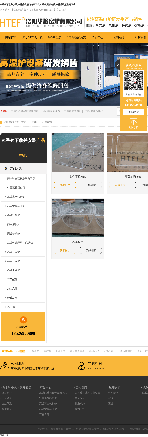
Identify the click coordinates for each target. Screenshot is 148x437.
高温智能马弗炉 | (94, 111)
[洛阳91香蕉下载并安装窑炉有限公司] (43, 23)
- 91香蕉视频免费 (47, 398)
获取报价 (65, 185)
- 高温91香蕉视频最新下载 (52, 392)
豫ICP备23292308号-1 (114, 429)
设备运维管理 (125, 351)
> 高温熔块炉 (12, 224)
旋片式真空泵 (77, 351)
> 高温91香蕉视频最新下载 (20, 178)
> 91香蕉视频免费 (15, 187)
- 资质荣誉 (6, 409)
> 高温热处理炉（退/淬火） (20, 242)
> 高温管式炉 (12, 233)
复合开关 (60, 351)
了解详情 (91, 185)
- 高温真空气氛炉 (47, 403)
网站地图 (135, 429)
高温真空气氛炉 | (73, 111)
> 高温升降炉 (12, 215)
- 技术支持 (79, 409)
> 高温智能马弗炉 (15, 206)
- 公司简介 (6, 392)
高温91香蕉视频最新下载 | (25, 111)
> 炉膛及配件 (12, 297)
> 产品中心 (44, 387)
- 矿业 (110, 398)
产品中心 (34, 122)
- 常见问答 (79, 398)
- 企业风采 (6, 403)
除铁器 (36, 351)
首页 (23, 122)
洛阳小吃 (94, 351)
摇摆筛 (47, 351)
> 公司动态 (80, 387)
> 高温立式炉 (12, 261)
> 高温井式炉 (12, 252)
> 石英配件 (11, 279)
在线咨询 (134, 111)
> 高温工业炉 (12, 270)
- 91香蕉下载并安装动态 (86, 392)
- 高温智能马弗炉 (47, 409)
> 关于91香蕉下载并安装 (15, 387)
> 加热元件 (11, 288)
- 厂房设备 (6, 398)
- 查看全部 (43, 414)
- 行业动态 (79, 403)
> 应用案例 (114, 387)
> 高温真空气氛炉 (15, 196)
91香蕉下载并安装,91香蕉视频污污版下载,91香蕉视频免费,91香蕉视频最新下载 (37, 4)
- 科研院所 (112, 392)
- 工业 (110, 403)
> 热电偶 (10, 307)
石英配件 (47, 122)
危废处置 (108, 351)
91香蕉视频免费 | (51, 111)
